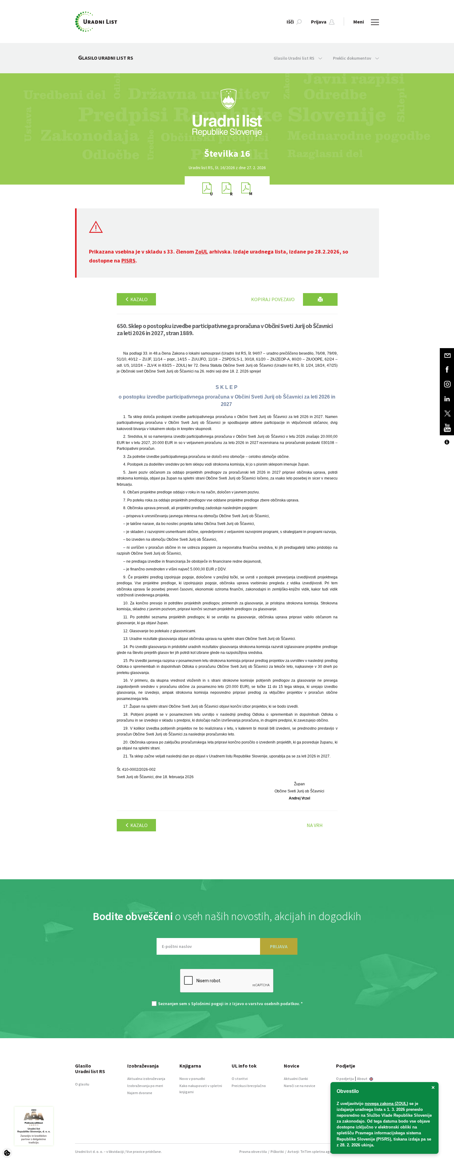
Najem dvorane (139, 1092)
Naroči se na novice (299, 1085)
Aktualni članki (296, 1078)
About (362, 1078)
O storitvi (240, 1078)
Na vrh (315, 825)
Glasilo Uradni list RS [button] (294, 58)
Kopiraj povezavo (273, 299)
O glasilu (82, 1084)
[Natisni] (320, 299)
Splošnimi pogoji (207, 1003)
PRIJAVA (279, 946)
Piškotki (277, 1151)
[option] (227, 153)
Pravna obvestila (253, 1151)
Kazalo (138, 299)
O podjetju (345, 1078)
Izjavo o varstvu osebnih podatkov (265, 1003)
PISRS (128, 260)
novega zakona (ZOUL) (386, 1103)
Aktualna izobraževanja (146, 1078)
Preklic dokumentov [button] (352, 58)
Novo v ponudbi (192, 1078)
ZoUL (201, 251)
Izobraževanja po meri (145, 1085)
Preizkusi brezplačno (249, 1085)
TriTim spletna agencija (319, 1151)
